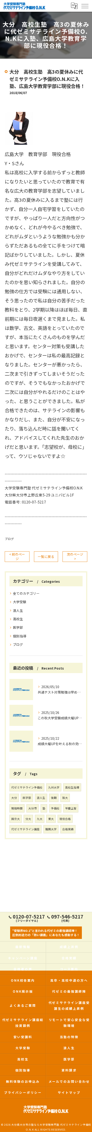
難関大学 (51, 829)
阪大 (65, 798)
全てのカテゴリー (26, 593)
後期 (54, 798)
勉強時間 (17, 808)
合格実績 (68, 829)
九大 (39, 819)
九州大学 (53, 787)
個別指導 (19, 636)
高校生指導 (72, 787)
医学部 (18, 627)
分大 (28, 819)
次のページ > (75, 556)
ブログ (9, 539)
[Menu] (84, 5)
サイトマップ (69, 1092)
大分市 (32, 808)
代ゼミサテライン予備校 (26, 787)
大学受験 (19, 601)
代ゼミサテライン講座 (25, 829)
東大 (51, 819)
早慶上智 (70, 808)
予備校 (55, 808)
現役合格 (65, 819)
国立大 (15, 819)
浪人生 (18, 610)
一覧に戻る (46, 556)
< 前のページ (17, 556)
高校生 (18, 619)
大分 (14, 798)
